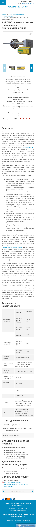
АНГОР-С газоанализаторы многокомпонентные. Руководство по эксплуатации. (16, 484)
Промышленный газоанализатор (12, 247)
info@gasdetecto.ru (28, 3)
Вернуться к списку (18, 491)
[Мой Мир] (11, 499)
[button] (31, 68)
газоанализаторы (28, 147)
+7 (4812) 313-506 (21, 508)
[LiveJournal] (14, 499)
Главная (4, 514)
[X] (6, 499)
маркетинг (18, 520)
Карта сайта (12, 514)
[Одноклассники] (8, 499)
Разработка (9, 520)
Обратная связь (22, 514)
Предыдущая (3, 491)
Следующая (32, 491)
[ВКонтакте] (3, 499)
